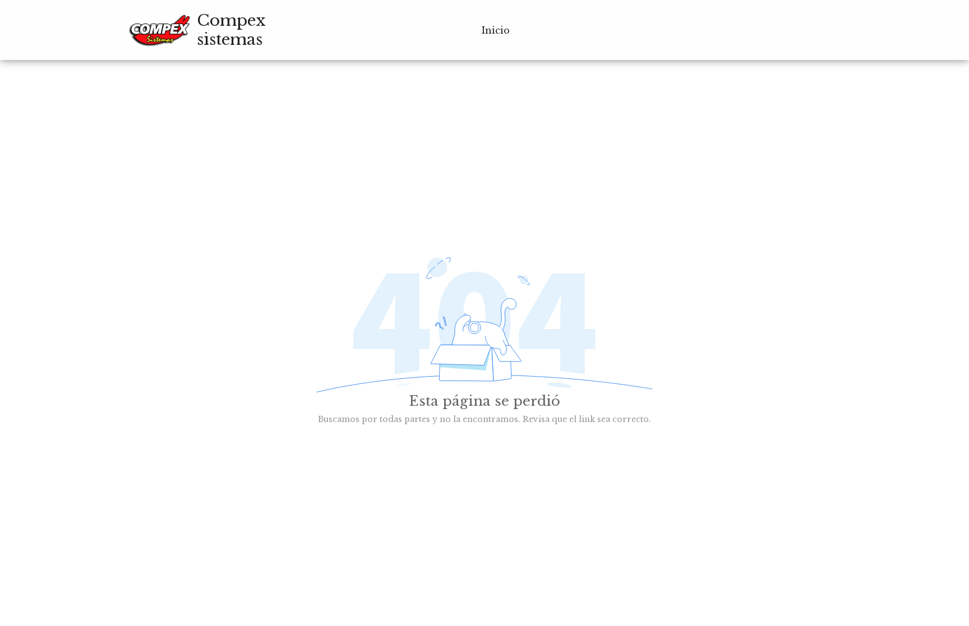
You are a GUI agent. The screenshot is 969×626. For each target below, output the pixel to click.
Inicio (496, 30)
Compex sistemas (231, 30)
